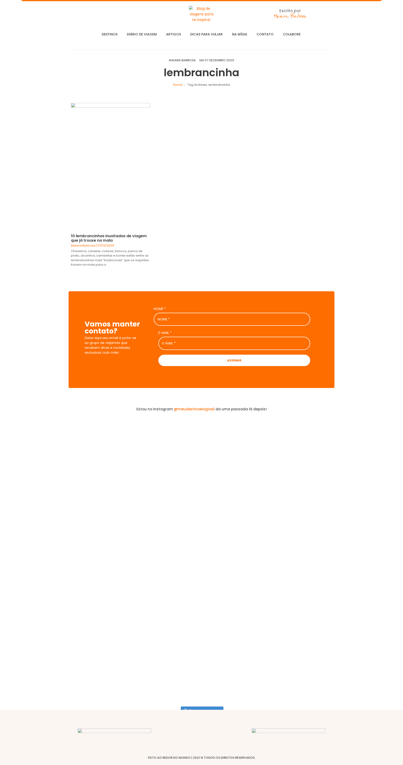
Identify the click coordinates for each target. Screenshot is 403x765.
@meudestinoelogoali (194, 409)
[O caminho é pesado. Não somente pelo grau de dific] (303, 515)
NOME (160, 309)
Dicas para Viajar (206, 34)
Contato (265, 34)
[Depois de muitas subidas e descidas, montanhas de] (370, 534)
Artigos (173, 34)
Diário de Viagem (142, 34)
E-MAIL (165, 333)
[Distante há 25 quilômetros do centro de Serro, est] (167, 529)
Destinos (110, 34)
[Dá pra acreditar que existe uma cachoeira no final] (100, 478)
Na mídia (239, 34)
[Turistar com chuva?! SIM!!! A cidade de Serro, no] (235, 481)
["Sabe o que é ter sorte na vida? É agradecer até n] (32, 560)
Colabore (292, 34)
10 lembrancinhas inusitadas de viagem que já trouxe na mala (109, 238)
